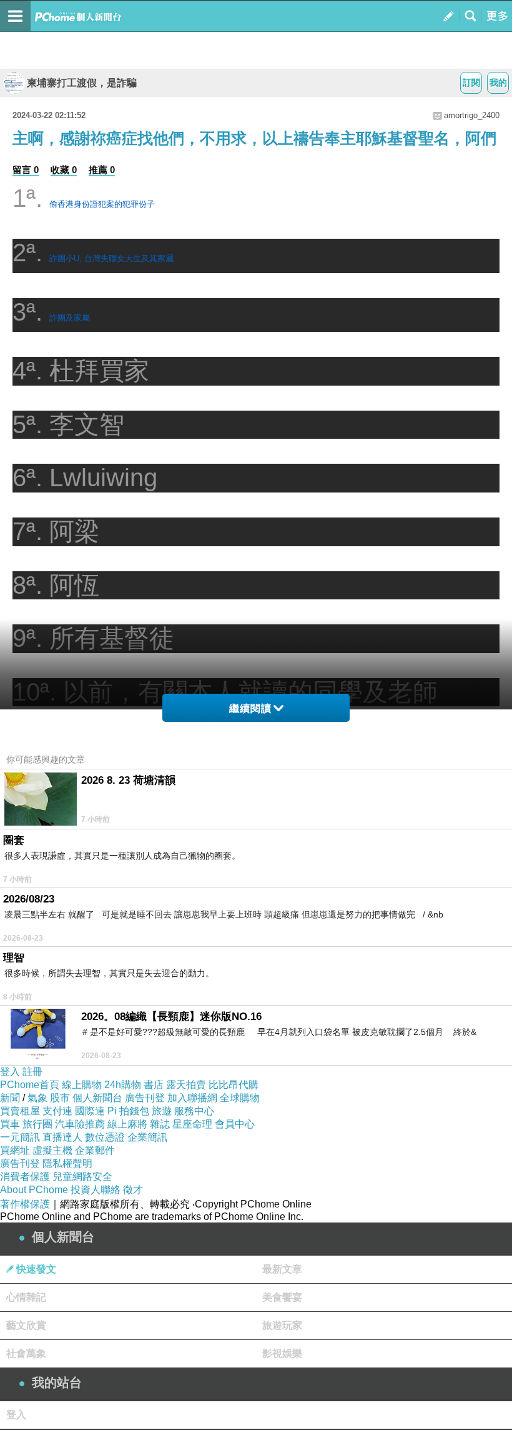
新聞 (10, 1097)
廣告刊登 (145, 1097)
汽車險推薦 (80, 1124)
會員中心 (235, 1124)
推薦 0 (102, 169)
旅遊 (162, 1111)
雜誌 (160, 1124)
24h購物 (122, 1084)
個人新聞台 (97, 1097)
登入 (10, 1071)
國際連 (90, 1111)
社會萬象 (26, 1353)
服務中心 (194, 1111)
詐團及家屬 (69, 317)
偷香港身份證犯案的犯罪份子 (102, 204)
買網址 (15, 1150)
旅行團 (37, 1124)
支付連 (57, 1111)
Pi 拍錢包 (128, 1111)
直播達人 (62, 1137)
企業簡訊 (147, 1137)
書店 (154, 1084)
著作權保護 (25, 1204)
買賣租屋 (20, 1111)
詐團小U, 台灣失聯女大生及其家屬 (111, 258)
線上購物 (82, 1084)
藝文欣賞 (26, 1325)
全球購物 (240, 1097)
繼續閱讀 (250, 708)
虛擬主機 (52, 1150)
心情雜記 (26, 1297)
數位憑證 (105, 1137)
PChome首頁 (29, 1084)
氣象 (37, 1097)
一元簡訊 (20, 1137)
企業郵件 (95, 1150)
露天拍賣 (186, 1084)
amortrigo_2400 (472, 115)
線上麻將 (127, 1124)
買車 (10, 1124)
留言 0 (25, 169)
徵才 (133, 1189)
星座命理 (192, 1124)
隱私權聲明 (67, 1163)
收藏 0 (64, 169)
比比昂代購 (233, 1084)
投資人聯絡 (96, 1189)
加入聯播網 (192, 1097)
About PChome (34, 1189)
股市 (60, 1097)
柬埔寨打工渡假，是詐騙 (82, 83)
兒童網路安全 (82, 1176)
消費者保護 (25, 1176)
